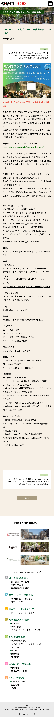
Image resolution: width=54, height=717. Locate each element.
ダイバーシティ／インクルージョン (26, 644)
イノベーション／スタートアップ (25, 630)
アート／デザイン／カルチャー (24, 612)
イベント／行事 (18, 681)
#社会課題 (27, 53)
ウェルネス (16, 647)
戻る (27, 497)
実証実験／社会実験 (20, 588)
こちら (6, 350)
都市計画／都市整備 (20, 581)
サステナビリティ (19, 640)
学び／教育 (16, 626)
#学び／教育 (27, 58)
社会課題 (15, 656)
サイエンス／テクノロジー (22, 598)
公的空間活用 (17, 584)
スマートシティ (18, 602)
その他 (14, 688)
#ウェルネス (36, 53)
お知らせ (15, 684)
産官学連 (15, 623)
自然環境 (15, 653)
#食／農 (36, 58)
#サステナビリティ (15, 53)
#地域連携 (31, 55)
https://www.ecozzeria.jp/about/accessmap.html (26, 286)
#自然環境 (44, 58)
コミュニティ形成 (19, 670)
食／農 (14, 650)
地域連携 (15, 667)
